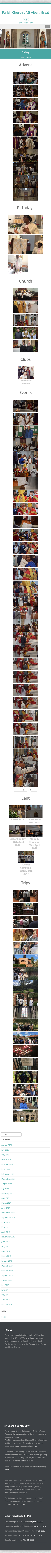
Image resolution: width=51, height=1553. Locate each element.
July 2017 (5, 1285)
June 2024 (5, 1169)
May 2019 (5, 1227)
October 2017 (7, 1270)
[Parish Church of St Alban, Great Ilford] (25, 46)
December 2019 (7, 1212)
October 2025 (7, 1164)
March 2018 (6, 1256)
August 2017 (6, 1280)
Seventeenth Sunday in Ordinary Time (20, 1531)
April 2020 (5, 1208)
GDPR (23, 1504)
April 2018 (5, 1251)
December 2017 (7, 1266)
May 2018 (5, 1246)
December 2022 (7, 1179)
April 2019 (5, 1232)
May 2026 (5, 1154)
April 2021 (5, 1198)
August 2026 (6, 1145)
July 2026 (5, 1150)
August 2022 (6, 1183)
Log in (4, 1317)
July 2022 (5, 1188)
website (34, 1446)
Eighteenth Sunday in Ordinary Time (19, 1526)
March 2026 (6, 1159)
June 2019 (5, 1222)
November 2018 (8, 1236)
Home (23, 57)
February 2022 (7, 1193)
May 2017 (5, 1294)
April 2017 (5, 1299)
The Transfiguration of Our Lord (17, 1522)
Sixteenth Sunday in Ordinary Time (18, 1535)
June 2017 (5, 1290)
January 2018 (6, 1261)
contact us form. (27, 1461)
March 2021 (6, 1203)
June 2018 (5, 1241)
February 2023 (7, 1174)
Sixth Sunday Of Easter (14, 1540)
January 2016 (6, 1304)
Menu (25, 26)
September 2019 (8, 1217)
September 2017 (8, 1275)
